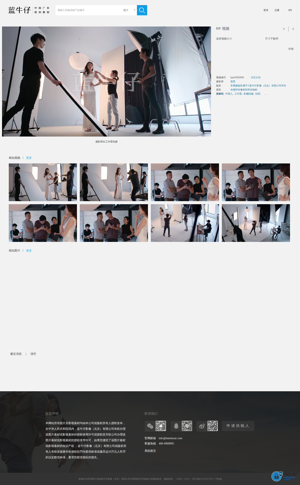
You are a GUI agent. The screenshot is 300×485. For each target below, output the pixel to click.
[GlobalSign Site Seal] (284, 480)
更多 (29, 157)
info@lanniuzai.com (170, 438)
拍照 (257, 93)
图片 (125, 10)
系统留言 (150, 450)
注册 (276, 10)
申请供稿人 (238, 426)
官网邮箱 (150, 438)
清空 (33, 353)
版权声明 (52, 413)
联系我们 (151, 413)
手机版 (218, 479)
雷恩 (232, 81)
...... (266, 93)
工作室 (238, 93)
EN (290, 10)
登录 (265, 10)
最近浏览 (16, 353)
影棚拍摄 (248, 93)
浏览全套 (256, 77)
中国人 (229, 93)
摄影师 (219, 93)
